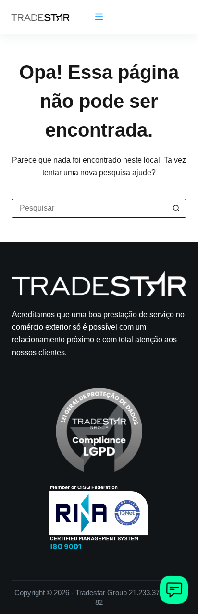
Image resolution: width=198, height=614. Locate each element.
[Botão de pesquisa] (176, 208)
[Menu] (99, 17)
